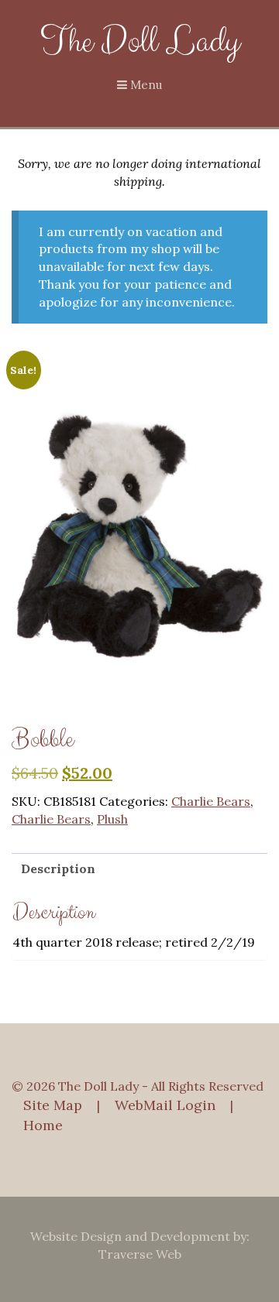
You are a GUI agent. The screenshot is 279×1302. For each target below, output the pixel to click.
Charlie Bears (210, 801)
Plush (112, 819)
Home (43, 1125)
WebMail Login (165, 1105)
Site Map (52, 1105)
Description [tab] (58, 868)
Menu (144, 84)
